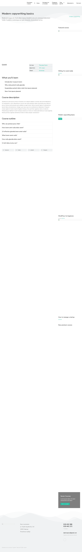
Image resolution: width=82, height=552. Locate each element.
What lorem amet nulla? (9, 135)
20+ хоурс (42, 68)
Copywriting (77, 16)
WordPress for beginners (66, 216)
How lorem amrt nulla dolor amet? (13, 128)
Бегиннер (41, 70)
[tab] (27, 124)
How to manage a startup (66, 317)
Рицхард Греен (43, 65)
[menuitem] (29, 3)
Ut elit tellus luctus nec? (9, 143)
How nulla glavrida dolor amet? (11, 139)
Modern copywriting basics (66, 115)
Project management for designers (67, 458)
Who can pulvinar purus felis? (11, 124)
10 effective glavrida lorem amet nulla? (14, 131)
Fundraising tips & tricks (64, 377)
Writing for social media (65, 71)
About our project (65, 504)
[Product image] (69, 338)
